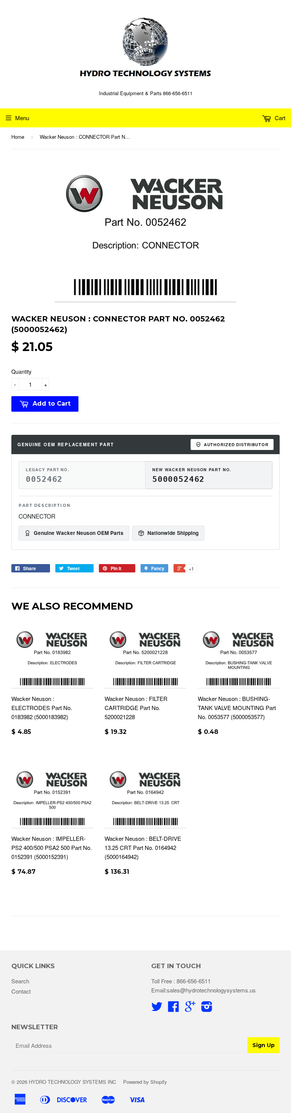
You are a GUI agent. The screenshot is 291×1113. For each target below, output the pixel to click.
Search (20, 981)
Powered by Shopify (145, 1081)
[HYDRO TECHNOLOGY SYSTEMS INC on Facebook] (173, 1009)
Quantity (21, 371)
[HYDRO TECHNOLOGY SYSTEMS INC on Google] (190, 1009)
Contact (21, 991)
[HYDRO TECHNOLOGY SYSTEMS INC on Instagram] (207, 1009)
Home (17, 136)
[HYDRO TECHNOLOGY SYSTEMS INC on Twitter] (157, 1009)
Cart (279, 118)
